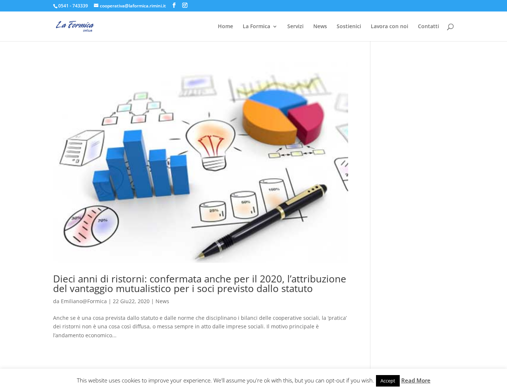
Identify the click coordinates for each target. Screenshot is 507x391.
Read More (416, 380)
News (320, 27)
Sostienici (349, 27)
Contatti (428, 27)
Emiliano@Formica (84, 301)
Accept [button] (387, 380)
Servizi (295, 27)
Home (225, 27)
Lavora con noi (389, 27)
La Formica (256, 27)
